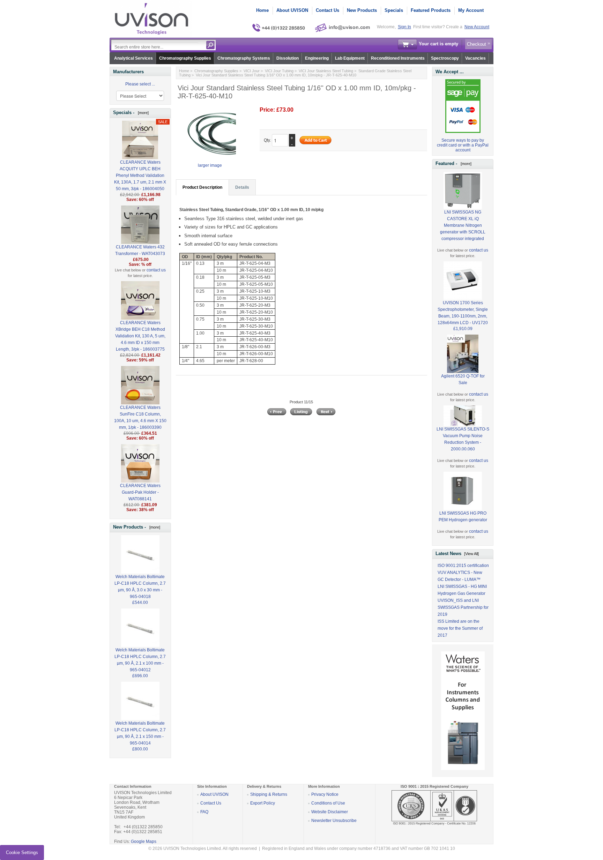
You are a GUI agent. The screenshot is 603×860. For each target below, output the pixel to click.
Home (262, 10)
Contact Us (327, 10)
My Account (471, 10)
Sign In (404, 26)
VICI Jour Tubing (279, 71)
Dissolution (287, 58)
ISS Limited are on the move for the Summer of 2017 (460, 628)
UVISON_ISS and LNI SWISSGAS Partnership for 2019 (463, 607)
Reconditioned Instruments (398, 58)
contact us (156, 270)
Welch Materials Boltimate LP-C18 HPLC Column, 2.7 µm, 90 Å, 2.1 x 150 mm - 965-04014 (140, 733)
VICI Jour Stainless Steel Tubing (326, 71)
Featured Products (431, 10)
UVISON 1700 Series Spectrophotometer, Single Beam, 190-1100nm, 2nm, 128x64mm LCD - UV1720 (463, 312)
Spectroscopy (445, 58)
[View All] (471, 554)
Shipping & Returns (268, 794)
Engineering (317, 58)
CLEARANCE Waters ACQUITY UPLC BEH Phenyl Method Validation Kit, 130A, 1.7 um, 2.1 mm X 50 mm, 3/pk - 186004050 (140, 175)
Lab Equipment (350, 58)
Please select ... (140, 84)
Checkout (476, 44)
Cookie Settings (22, 852)
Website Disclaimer (329, 811)
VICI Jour (252, 71)
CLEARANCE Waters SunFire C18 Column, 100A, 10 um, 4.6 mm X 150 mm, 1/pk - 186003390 (140, 417)
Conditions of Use (328, 803)
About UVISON (292, 10)
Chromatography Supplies (185, 58)
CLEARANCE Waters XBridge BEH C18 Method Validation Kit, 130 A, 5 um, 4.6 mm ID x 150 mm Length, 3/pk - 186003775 (140, 336)
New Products (362, 10)
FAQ (204, 811)
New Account (476, 26)
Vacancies (475, 58)
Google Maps (143, 841)
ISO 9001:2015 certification (463, 565)
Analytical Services (133, 58)
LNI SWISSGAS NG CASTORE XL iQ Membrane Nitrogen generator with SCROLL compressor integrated (462, 225)
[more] (142, 113)
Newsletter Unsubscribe (334, 820)
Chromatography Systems (243, 58)
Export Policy (262, 803)
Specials (394, 10)
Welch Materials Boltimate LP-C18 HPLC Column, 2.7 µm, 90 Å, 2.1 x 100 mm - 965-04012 (140, 660)
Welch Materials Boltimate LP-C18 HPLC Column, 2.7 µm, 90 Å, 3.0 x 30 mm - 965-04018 (140, 586)
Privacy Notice (324, 794)
